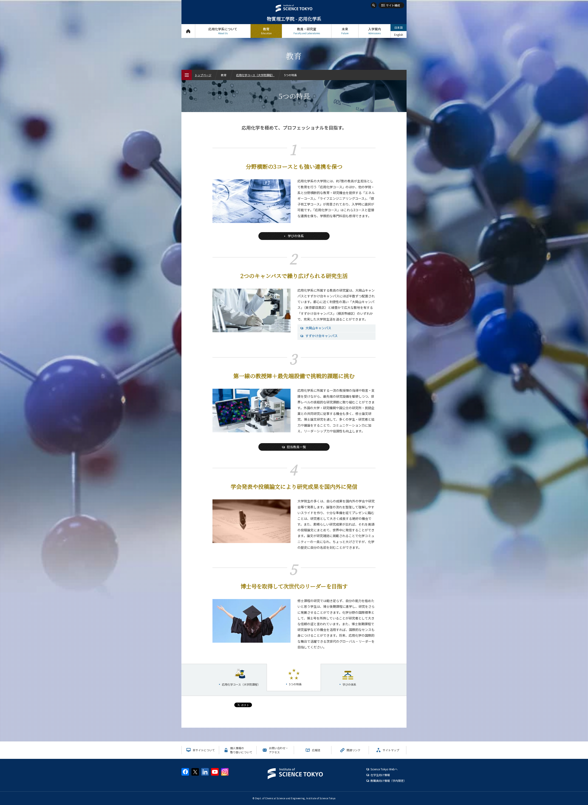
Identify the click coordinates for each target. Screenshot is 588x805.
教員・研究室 (307, 31)
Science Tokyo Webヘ (384, 769)
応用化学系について (222, 31)
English (398, 35)
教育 (266, 31)
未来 (344, 31)
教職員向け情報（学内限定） (388, 780)
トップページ (188, 31)
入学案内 (374, 31)
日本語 (398, 27)
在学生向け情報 (380, 775)
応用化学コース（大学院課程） (255, 75)
